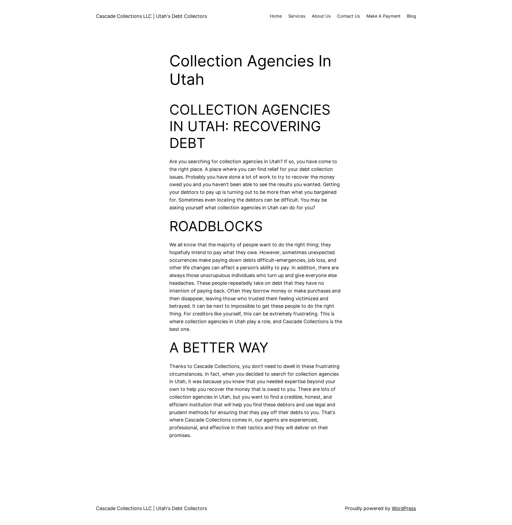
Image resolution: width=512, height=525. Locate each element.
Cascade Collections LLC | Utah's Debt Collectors (151, 16)
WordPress (404, 508)
